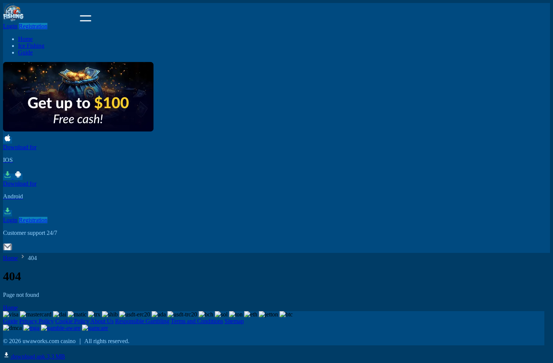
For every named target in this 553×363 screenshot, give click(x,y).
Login (10, 26)
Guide (25, 52)
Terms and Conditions (197, 321)
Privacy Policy (36, 321)
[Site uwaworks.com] (40, 19)
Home (25, 39)
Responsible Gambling (142, 321)
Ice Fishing (31, 45)
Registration (33, 26)
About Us (102, 321)
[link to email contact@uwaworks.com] (7, 249)
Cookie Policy (72, 321)
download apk (37, 356)
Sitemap (234, 321)
